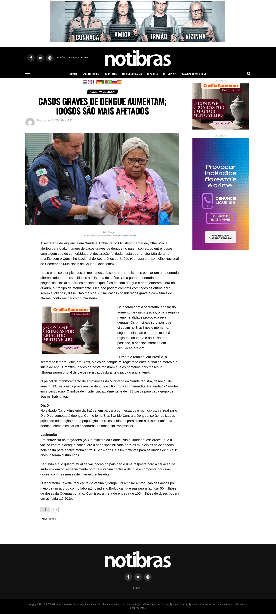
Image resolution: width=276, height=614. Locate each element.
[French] (95, 81)
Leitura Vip (169, 73)
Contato (138, 588)
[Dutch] (85, 81)
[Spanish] (119, 81)
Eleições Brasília (132, 73)
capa (53, 519)
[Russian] (114, 81)
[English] (90, 81)
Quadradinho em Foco (194, 73)
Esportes (152, 73)
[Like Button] (45, 509)
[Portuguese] (109, 81)
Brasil (73, 73)
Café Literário (90, 73)
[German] (99, 81)
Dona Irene (110, 73)
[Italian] (104, 81)
